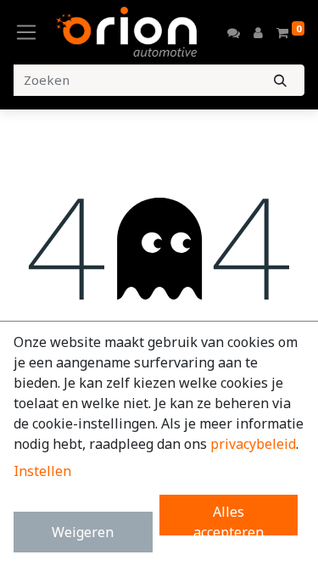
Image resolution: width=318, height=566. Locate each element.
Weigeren (83, 532)
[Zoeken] (280, 80)
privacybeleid (253, 443)
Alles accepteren (228, 518)
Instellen (42, 471)
